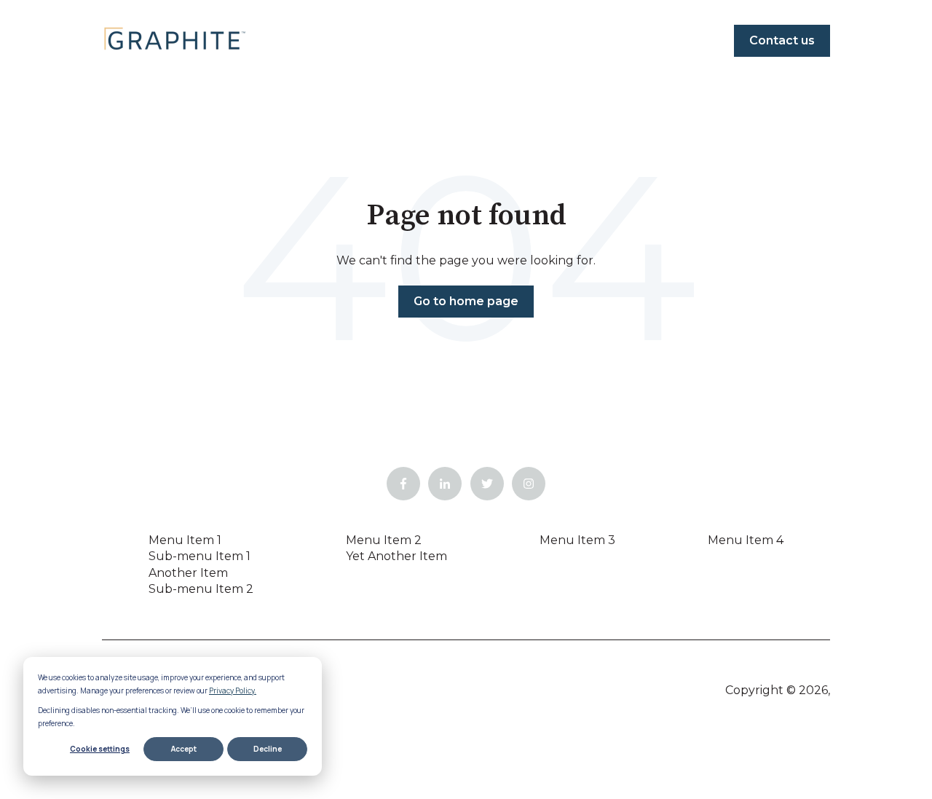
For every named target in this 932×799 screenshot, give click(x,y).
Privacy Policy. (232, 690)
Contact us (782, 40)
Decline (267, 749)
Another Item (188, 573)
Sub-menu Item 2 (201, 589)
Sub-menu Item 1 (199, 556)
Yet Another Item (396, 556)
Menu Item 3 (577, 540)
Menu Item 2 (384, 540)
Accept (184, 749)
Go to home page (466, 301)
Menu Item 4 (745, 540)
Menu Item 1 (185, 540)
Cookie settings (100, 749)
